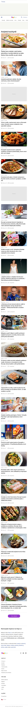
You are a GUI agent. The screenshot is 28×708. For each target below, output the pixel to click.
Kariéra (2, 668)
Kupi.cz (19, 629)
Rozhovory (3, 274)
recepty (18, 643)
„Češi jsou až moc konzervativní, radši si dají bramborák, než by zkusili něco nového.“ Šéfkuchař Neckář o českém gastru (14, 298)
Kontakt (2, 663)
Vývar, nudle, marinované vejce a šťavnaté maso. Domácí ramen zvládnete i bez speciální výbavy (14, 116)
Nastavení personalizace (6, 672)
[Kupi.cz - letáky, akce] (14, 17)
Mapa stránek (4, 670)
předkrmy (21, 645)
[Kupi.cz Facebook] (21, 653)
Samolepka (3, 685)
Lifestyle (2, 77)
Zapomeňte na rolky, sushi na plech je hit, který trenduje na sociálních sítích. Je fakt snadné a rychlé (14, 381)
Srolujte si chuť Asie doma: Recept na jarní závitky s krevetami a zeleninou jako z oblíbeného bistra (14, 490)
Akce (2, 689)
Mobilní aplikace (4, 679)
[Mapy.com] (26, 653)
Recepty (3, 1)
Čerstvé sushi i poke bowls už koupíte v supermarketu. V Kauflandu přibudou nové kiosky (14, 435)
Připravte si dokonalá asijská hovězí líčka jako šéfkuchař (14, 544)
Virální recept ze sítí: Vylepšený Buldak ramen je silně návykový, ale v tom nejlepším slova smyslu (14, 243)
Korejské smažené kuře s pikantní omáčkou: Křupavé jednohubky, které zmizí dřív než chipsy (14, 143)
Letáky (2, 687)
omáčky (12, 645)
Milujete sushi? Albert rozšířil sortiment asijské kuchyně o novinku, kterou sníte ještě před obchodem (14, 326)
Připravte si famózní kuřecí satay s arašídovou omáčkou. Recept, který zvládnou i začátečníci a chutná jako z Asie (14, 517)
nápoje (8, 645)
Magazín (3, 681)
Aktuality (2, 440)
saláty (6, 647)
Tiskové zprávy (4, 666)
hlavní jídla (3, 645)
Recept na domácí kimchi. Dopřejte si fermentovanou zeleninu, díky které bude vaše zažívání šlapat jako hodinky (14, 215)
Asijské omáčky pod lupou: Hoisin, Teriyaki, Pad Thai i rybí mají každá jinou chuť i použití (14, 408)
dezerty (23, 643)
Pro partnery (3, 696)
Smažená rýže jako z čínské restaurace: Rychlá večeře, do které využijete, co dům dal (14, 170)
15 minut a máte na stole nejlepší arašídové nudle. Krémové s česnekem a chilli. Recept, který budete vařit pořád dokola (14, 353)
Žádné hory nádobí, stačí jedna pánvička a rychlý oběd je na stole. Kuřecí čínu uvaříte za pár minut (14, 44)
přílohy (2, 647)
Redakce (3, 664)
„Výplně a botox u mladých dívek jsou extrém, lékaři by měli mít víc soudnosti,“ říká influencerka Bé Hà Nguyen (14, 270)
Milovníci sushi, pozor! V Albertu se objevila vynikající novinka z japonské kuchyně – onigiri (14, 570)
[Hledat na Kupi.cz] (22, 17)
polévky (16, 645)
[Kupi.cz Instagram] (23, 653)
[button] (14, 616)
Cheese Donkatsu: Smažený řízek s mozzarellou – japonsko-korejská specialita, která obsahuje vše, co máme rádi (14, 598)
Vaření (2, 49)
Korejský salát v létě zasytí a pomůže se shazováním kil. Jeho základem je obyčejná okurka (14, 463)
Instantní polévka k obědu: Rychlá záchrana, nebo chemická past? (14, 71)
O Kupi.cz (3, 661)
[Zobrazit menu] (1, 17)
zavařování (13, 647)
